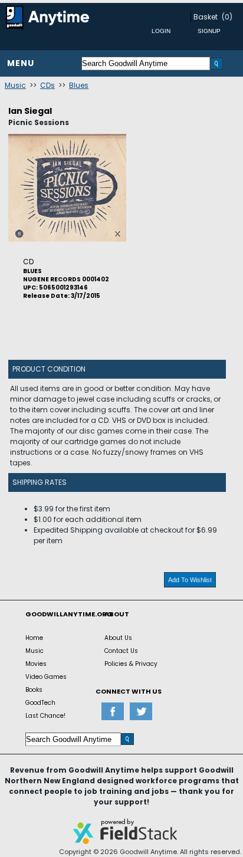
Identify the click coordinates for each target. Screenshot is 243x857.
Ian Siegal (30, 111)
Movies (36, 663)
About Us (118, 637)
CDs (47, 85)
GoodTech (40, 702)
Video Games (46, 676)
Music (15, 85)
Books (33, 689)
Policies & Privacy (130, 663)
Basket (205, 17)
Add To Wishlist (190, 579)
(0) (227, 17)
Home (34, 637)
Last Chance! (45, 715)
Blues (78, 85)
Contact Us (121, 650)
